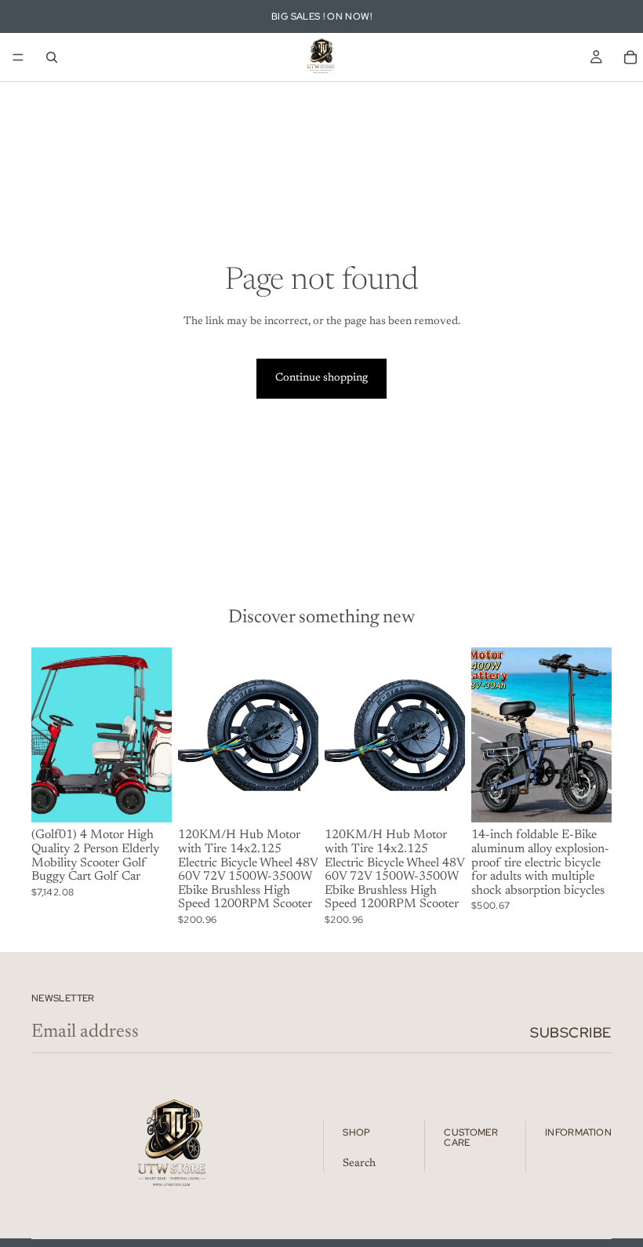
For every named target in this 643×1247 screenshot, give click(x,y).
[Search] (52, 57)
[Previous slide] (48, 734)
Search (359, 1163)
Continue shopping (321, 378)
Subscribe (571, 1032)
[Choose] (147, 799)
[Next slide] (154, 734)
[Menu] (18, 57)
